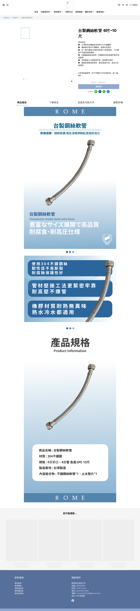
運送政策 (18, 583)
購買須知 (100, 12)
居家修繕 (79, 12)
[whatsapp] (104, 91)
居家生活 (69, 12)
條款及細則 (19, 593)
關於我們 (88, 12)
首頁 (36, 12)
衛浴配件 (57, 12)
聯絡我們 (99, 86)
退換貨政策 (19, 588)
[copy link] (108, 91)
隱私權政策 (19, 591)
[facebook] (99, 91)
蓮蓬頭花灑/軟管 (27, 18)
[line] (95, 91)
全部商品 (6, 18)
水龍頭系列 (45, 12)
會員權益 (18, 586)
